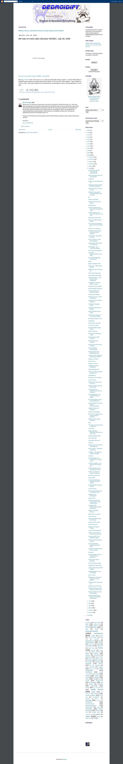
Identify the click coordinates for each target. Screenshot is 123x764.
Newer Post (22, 129)
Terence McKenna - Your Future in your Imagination (94, 279)
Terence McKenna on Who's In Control (94, 291)
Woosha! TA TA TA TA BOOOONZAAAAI (93, 352)
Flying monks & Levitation (95, 286)
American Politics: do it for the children (95, 386)
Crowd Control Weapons (94, 530)
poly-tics (100, 684)
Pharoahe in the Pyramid (94, 377)
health (87, 653)
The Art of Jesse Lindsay (94, 563)
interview (88, 657)
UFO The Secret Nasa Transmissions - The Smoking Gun (94, 502)
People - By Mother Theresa (93, 511)
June (90, 601)
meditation (89, 672)
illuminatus (97, 655)
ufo (51, 92)
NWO (89, 261)
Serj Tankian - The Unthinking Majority (94, 247)
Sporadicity (91, 321)
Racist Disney (92, 361)
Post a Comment (25, 126)
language (88, 663)
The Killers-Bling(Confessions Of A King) (95, 254)
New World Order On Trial (95, 318)
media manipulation (35, 92)
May (90, 603)
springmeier (98, 700)
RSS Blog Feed (94, 99)
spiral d (97, 698)
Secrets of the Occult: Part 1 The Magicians (95, 445)
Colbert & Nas (92, 205)
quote (87, 687)
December (91, 157)
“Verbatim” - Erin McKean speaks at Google (94, 453)
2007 (88, 615)
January (91, 612)
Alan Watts (91, 428)
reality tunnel (47, 92)
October (91, 161)
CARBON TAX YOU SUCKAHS (93, 366)
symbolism (89, 702)
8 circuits (88, 622)
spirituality (89, 700)
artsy (87, 626)
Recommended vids (94, 98)
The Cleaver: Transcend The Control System (94, 315)
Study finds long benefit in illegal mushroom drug (95, 589)
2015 (88, 139)
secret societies (90, 695)
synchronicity (89, 707)
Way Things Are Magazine (95, 250)
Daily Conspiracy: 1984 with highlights (94, 240)
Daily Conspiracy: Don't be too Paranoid (95, 176)
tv (95, 714)
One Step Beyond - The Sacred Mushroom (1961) (94, 396)
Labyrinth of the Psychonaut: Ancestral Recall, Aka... (94, 507)
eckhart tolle (91, 644)
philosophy (92, 682)
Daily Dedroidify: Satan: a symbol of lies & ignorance (95, 556)
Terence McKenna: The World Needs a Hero (94, 468)
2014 (88, 141)
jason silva (100, 658)
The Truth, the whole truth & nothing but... (95, 425)
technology (89, 709)
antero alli (97, 624)
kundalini (97, 662)
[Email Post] (27, 89)
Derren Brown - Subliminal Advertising (95, 449)
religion (93, 692)
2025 (88, 132)
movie (97, 675)
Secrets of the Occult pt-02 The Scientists (95, 244)
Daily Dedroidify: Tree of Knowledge (94, 572)
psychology (94, 686)
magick (100, 667)
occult (87, 680)
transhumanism (89, 714)
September (92, 164)
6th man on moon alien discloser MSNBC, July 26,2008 (33, 76)
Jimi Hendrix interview (94, 294)
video (53, 92)
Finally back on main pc (94, 514)
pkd (102, 682)
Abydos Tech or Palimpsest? (92, 495)
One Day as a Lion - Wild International (94, 297)
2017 (88, 134)
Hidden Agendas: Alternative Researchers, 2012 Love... (95, 432)
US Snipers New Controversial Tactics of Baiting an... (95, 391)
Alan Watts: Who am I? (94, 440)
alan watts (97, 622)
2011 (88, 148)
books (95, 627)
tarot (98, 707)
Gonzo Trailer (92, 498)
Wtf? (89, 422)
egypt (98, 644)
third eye (98, 710)
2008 (88, 155)
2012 (88, 146)
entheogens (89, 646)
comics (96, 629)
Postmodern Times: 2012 (94, 565)
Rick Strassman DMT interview (93, 338)
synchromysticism (91, 705)
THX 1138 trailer (92, 438)
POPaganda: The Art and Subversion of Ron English (94, 579)
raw (102, 687)
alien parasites (92, 380)
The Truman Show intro (94, 273)
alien (24, 92)
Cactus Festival (92, 488)
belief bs (96, 626)
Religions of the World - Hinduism (94, 419)
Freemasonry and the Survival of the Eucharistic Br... (94, 172)
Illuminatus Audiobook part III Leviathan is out (95, 491)
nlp (94, 679)
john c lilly (97, 660)
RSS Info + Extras (94, 101)
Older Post (78, 129)
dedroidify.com (90, 641)
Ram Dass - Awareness (94, 228)
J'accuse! (90, 456)
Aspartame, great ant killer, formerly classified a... (95, 185)
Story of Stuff (91, 477)
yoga (94, 718)
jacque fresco (99, 657)
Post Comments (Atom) (32, 132)
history (96, 653)
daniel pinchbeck (93, 637)
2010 (88, 150)
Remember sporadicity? (94, 217)
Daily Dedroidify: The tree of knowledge (95, 592)
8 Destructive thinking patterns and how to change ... (94, 481)
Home (50, 129)
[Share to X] (34, 90)
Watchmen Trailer (93, 363)
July (90, 168)
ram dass (95, 687)
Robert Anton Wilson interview (93, 560)
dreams (101, 642)
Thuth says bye (92, 516)
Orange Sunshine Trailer (94, 586)
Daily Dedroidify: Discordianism (92, 348)
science (96, 693)
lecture (101, 663)
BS (89, 197)
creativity (93, 636)
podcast (91, 684)
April (90, 605)
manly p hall (93, 668)
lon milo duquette (95, 665)
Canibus (90, 442)
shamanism (96, 697)
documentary (89, 642)
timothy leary (96, 712)
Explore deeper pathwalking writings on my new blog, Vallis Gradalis (93, 45)
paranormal (99, 680)
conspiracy (28, 92)
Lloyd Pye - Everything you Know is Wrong (95, 549)
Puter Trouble (92, 575)
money (88, 675)
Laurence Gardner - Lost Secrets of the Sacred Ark (94, 464)
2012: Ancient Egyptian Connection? (94, 258)
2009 (88, 153)
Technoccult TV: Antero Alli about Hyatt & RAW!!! (95, 356)
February (91, 610)
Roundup (90, 552)
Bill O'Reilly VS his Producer (93, 341)
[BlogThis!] (32, 90)
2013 (88, 144)
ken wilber (88, 662)
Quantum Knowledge (93, 412)
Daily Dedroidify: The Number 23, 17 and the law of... (95, 459)
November (91, 159)
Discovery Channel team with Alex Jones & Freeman (94, 232)
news (42, 92)
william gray (88, 718)
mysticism (96, 677)
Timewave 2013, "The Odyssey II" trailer (94, 537)
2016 (88, 137)
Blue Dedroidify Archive (94, 96)
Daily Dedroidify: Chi (93, 369)
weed (98, 716)
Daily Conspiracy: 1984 (94, 263)
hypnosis (88, 655)
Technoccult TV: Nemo (94, 522)
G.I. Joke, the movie (93, 325)
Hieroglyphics (92, 375)
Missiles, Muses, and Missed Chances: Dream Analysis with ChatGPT (41, 30)
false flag (91, 648)
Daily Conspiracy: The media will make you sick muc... (95, 214)
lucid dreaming (90, 667)
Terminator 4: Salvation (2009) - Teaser (94, 283)
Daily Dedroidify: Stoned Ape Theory (94, 519)
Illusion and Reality (93, 199)
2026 (88, 130)
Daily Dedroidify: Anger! (94, 436)
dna (99, 641)
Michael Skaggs (27, 102)
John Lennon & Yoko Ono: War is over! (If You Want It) (95, 225)
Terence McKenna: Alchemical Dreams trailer (94, 545)
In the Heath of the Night (94, 275)
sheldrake (88, 698)
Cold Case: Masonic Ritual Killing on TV (95, 372)
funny (100, 648)
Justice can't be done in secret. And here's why (94, 533)
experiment (100, 646)
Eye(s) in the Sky (92, 331)
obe (99, 679)
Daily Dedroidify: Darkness (95, 288)
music (87, 677)
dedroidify (96, 639)
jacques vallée (91, 658)
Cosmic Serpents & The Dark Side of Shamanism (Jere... (95, 209)
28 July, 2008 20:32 (28, 123)
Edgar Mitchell (25, 79)
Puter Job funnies (93, 524)
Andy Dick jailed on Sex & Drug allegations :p (95, 400)
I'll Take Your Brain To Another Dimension (94, 472)
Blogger (65, 759)
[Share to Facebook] (36, 90)
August (91, 166)
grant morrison (96, 652)
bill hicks (88, 627)
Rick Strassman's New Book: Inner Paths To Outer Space (94, 597)
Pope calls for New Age (94, 323)
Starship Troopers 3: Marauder (93, 409)
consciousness (92, 631)
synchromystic (90, 704)
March (90, 608)
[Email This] (30, 90)
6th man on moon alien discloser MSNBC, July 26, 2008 (95, 194)
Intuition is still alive (93, 359)
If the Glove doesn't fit (93, 475)
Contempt (90, 179)
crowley (101, 636)
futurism (93, 650)
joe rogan (89, 660)
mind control (95, 674)
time (87, 712)
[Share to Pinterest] (37, 90)
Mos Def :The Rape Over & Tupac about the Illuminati (95, 415)
